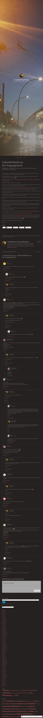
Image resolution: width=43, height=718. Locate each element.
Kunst (24, 709)
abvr (7, 378)
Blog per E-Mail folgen (5, 598)
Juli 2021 (3, 652)
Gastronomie (19, 235)
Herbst (24, 706)
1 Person (9, 325)
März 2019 (3, 684)
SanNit (10, 273)
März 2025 (3, 613)
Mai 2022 (3, 640)
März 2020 (3, 670)
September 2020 (4, 663)
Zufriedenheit (9, 236)
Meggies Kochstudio (10, 339)
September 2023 (4, 622)
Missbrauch (14, 711)
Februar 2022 (3, 644)
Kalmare (17, 709)
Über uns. (21, 157)
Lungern (4, 711)
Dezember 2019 (4, 674)
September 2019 (4, 677)
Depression (21, 690)
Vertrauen (6, 236)
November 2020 (4, 661)
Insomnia (14, 693)
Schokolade (13, 714)
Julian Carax (21, 168)
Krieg (20, 709)
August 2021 (3, 651)
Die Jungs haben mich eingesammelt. (21, 179)
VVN (16, 695)
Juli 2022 (3, 638)
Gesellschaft (17, 168)
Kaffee (25, 235)
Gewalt (11, 693)
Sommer (10, 716)
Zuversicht (13, 236)
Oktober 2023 (3, 621)
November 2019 (4, 675)
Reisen (35, 235)
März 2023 (3, 629)
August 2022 (3, 637)
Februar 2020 (3, 671)
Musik (25, 168)
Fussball (16, 235)
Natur (28, 711)
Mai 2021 (3, 654)
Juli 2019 (3, 679)
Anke (7, 262)
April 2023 (3, 628)
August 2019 (3, 678)
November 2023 (4, 620)
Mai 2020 (3, 668)
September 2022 (4, 636)
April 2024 (3, 616)
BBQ (34, 701)
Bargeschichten (31, 701)
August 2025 (3, 611)
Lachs (27, 709)
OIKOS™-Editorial (9, 557)
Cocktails (17, 690)
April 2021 (3, 655)
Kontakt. (25, 157)
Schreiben (19, 714)
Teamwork (3, 236)
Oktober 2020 (3, 662)
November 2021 (4, 647)
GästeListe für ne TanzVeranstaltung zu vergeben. (32, 211)
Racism (36, 711)
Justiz (10, 709)
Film (29, 690)
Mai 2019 (3, 682)
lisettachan (8, 445)
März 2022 (3, 643)
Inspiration (32, 706)
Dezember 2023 (4, 619)
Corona (11, 235)
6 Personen (8, 268)
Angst (9, 235)
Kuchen (22, 709)
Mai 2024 (3, 615)
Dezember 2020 (4, 660)
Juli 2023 (3, 624)
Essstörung (25, 690)
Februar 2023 (3, 630)
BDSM (14, 690)
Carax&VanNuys (21, 80)
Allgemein (12, 168)
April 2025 (3, 612)
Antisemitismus (26, 701)
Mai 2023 (3, 627)
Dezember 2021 (4, 646)
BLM (3, 703)
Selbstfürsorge (31, 168)
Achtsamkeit (10, 701)
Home (18, 157)
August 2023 (3, 623)
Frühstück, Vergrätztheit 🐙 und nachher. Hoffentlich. (9, 251)
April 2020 (3, 669)
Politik (27, 168)
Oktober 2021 (3, 648)
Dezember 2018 (4, 685)
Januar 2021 (3, 659)
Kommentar (37, 590)
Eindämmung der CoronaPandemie (22, 214)
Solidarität (38, 235)
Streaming (16, 716)
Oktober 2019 (3, 676)
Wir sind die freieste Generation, (20, 216)
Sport (35, 168)
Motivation (21, 711)
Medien (29, 235)
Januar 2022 (3, 645)
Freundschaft (31, 704)
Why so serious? (38, 251)
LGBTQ (22, 693)
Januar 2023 (3, 631)
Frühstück (13, 235)
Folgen (4, 602)
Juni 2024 (3, 614)
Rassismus (4, 714)
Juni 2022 (3, 639)
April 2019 (3, 683)
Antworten (5, 270)
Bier (38, 701)
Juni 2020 (3, 667)
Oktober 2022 (3, 635)
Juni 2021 (3, 653)
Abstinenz (4, 701)
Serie (12, 695)
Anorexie (11, 690)
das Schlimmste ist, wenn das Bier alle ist (21, 187)
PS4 (34, 711)
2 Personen (10, 278)
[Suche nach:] (8, 607)
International (5, 709)
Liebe (27, 235)
